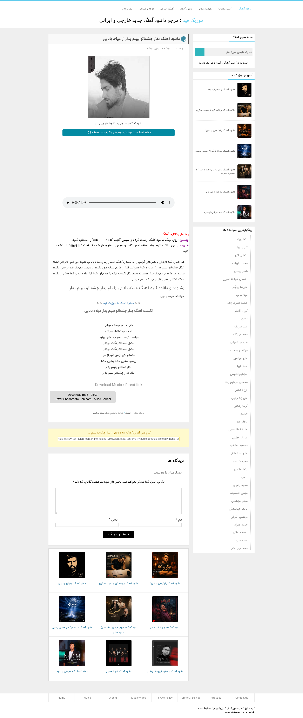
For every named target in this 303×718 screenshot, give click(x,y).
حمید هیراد (241, 524)
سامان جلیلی (240, 437)
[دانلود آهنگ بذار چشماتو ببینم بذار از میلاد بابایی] (118, 87)
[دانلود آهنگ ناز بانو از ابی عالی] (165, 623)
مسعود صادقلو (239, 445)
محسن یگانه (240, 334)
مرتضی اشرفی (239, 517)
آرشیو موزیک (225, 9)
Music (87, 698)
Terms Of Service (190, 698)
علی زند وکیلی (239, 398)
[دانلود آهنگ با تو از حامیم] (119, 667)
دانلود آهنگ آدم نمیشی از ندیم (72, 672)
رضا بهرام (242, 239)
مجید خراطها (240, 461)
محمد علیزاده (240, 263)
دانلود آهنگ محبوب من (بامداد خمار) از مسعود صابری (215, 171)
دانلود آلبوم (186, 9)
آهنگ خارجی (167, 9)
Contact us (241, 698)
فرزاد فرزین (241, 390)
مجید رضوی (240, 485)
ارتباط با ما (127, 9)
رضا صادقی (241, 469)
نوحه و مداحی (146, 9)
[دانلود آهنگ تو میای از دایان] (72, 579)
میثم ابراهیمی (239, 501)
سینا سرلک (241, 326)
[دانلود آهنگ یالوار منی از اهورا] (165, 579)
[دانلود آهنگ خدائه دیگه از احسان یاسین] (72, 623)
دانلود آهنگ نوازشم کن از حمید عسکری (118, 583)
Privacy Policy (165, 698)
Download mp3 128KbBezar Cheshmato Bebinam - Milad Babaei (83, 397)
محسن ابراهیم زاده (236, 382)
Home (61, 698)
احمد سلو (242, 540)
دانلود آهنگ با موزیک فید (118, 303)
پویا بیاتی (242, 295)
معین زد (243, 318)
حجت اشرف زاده (237, 303)
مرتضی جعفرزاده (238, 350)
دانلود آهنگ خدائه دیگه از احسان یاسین (72, 628)
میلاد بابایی (99, 413)
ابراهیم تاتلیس (239, 374)
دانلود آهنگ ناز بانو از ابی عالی (165, 628)
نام (179, 520)
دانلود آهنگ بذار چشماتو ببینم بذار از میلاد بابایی (141, 39)
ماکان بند (242, 421)
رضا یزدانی (241, 255)
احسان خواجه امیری (235, 279)
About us (216, 698)
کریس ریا (242, 247)
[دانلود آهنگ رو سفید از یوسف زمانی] (165, 667)
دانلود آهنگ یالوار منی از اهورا (165, 583)
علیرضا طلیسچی (238, 429)
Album (113, 698)
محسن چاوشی (239, 548)
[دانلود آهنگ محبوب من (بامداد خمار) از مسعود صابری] (119, 623)
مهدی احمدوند (239, 493)
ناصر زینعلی (241, 271)
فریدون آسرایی (239, 342)
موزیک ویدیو (205, 9)
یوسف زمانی (240, 532)
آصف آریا (242, 366)
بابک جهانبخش (238, 509)
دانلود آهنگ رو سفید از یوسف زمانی (165, 672)
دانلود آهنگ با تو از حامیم (118, 672)
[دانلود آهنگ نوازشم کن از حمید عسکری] (119, 579)
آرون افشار (241, 310)
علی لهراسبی (240, 358)
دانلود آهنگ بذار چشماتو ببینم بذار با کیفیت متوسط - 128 (118, 132)
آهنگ (128, 413)
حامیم (244, 413)
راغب (244, 477)
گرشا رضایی (241, 406)
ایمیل (114, 520)
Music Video (138, 698)
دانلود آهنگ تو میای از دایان (72, 583)
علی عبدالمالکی (238, 453)
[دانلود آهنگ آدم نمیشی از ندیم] (72, 667)
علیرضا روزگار (240, 287)
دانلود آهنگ (244, 9)
